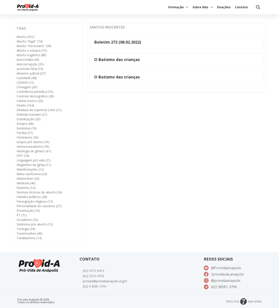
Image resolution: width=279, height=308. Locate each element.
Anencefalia (28, 60)
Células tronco (30, 101)
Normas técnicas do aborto (39, 192)
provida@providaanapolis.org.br (105, 281)
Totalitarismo (29, 238)
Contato (241, 7)
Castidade (27, 78)
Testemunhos (30, 233)
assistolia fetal (30, 69)
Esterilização (29, 119)
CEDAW (25, 82)
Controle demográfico (35, 96)
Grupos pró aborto (33, 142)
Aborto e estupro (32, 50)
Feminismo (28, 137)
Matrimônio (28, 178)
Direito (25, 105)
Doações (224, 7)
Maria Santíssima (32, 174)
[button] (258, 7)
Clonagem (27, 87)
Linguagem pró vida (34, 160)
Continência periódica (35, 92)
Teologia (26, 229)
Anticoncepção (30, 64)
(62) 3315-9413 (93, 271)
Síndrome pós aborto (35, 224)
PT (22, 215)
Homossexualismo (33, 146)
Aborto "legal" (30, 41)
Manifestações (30, 169)
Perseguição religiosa (35, 201)
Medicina (26, 183)
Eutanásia (27, 128)
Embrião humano (32, 114)
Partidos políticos (32, 197)
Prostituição (28, 210)
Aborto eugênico (31, 55)
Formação (176, 7)
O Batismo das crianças (117, 59)
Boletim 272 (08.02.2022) (117, 42)
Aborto (25, 37)
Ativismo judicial (31, 73)
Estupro (25, 124)
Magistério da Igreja (34, 165)
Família (25, 133)
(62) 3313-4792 (93, 276)
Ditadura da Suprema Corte (39, 110)
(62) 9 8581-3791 (95, 286)
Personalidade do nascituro (39, 206)
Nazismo (26, 188)
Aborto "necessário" (34, 46)
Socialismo (27, 220)
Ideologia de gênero (34, 151)
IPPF (23, 156)
